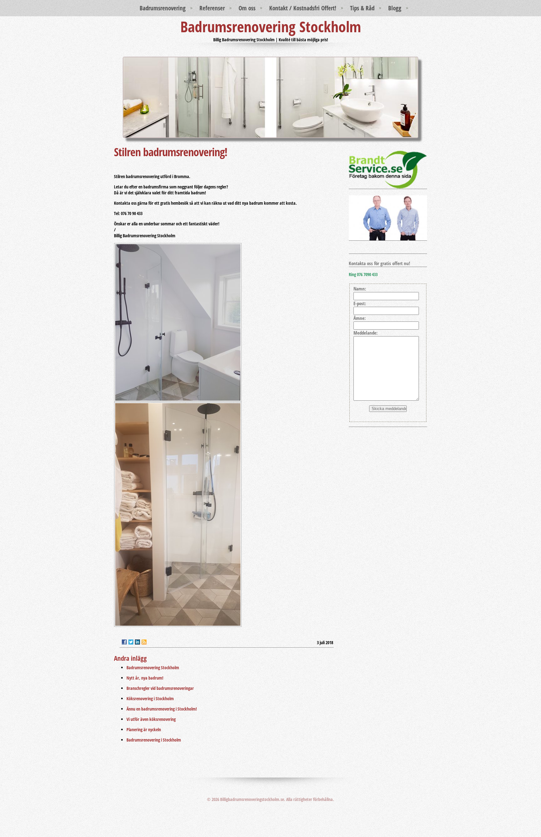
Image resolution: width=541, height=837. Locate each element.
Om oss (247, 8)
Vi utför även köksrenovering (151, 719)
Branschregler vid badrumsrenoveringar (160, 688)
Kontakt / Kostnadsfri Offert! (302, 8)
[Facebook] (124, 641)
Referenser (212, 8)
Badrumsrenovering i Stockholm (153, 740)
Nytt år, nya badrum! (144, 678)
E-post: (359, 303)
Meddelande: (365, 333)
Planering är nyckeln (143, 729)
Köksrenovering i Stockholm (150, 698)
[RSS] (144, 641)
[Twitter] (130, 641)
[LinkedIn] (137, 641)
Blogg (394, 8)
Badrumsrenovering (163, 8)
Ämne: (359, 318)
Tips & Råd (362, 8)
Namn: (359, 288)
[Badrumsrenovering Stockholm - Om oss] (388, 187)
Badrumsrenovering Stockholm (270, 26)
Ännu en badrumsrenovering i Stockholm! (161, 709)
